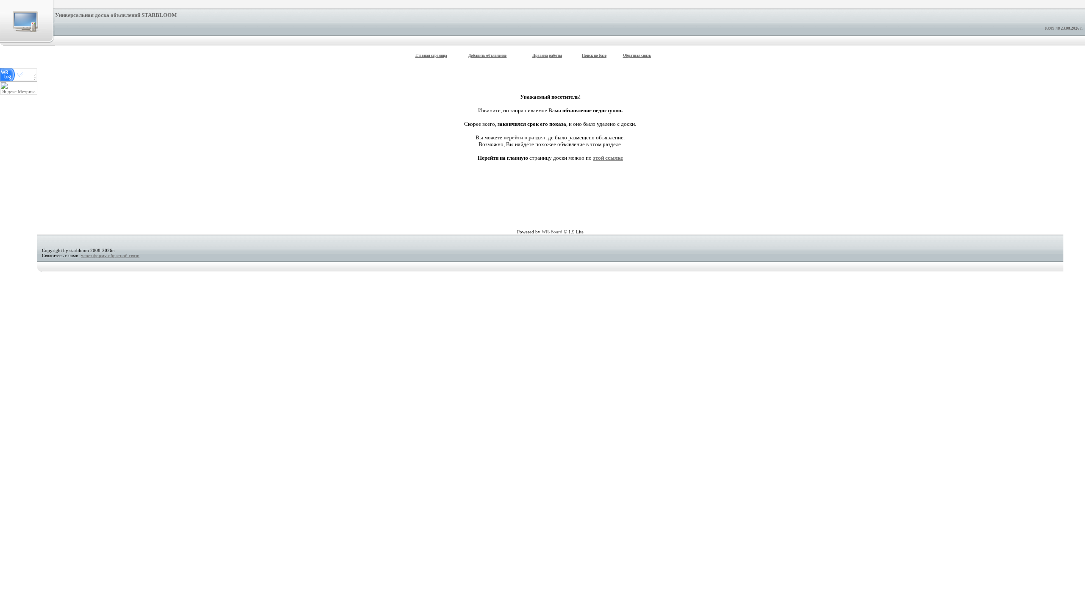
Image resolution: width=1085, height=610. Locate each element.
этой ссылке (608, 158)
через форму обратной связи (110, 255)
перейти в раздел (524, 137)
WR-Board (552, 231)
